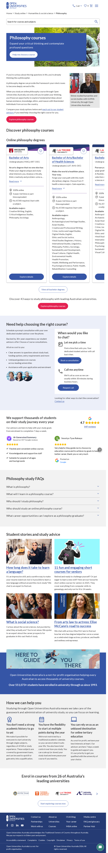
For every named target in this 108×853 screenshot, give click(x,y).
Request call (68, 387)
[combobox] (53, 22)
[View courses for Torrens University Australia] (42, 793)
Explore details (26, 276)
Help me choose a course (23, 54)
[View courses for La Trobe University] (63, 793)
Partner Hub (89, 826)
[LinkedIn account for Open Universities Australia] (17, 825)
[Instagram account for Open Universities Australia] (12, 825)
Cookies (41, 840)
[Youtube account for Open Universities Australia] (22, 825)
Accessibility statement (16, 840)
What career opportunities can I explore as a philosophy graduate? (45, 515)
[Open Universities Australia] (16, 8)
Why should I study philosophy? (24, 501)
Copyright (51, 840)
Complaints (32, 840)
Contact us (59, 401)
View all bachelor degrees (53, 289)
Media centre (90, 817)
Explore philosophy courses (21, 119)
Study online (20, 13)
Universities (54, 821)
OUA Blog (71, 817)
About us (53, 817)
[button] (6, 450)
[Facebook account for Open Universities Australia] (7, 825)
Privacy (70, 840)
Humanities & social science (40, 13)
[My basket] (91, 5)
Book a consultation (70, 360)
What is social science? (22, 622)
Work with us (37, 826)
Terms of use (79, 840)
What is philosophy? (18, 486)
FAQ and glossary (92, 821)
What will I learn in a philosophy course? (29, 494)
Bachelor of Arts (19, 157)
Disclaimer (61, 840)
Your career (71, 821)
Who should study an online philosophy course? (34, 508)
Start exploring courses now (53, 803)
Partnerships (36, 821)
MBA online (71, 826)
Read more (14, 181)
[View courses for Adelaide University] (84, 793)
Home (9, 13)
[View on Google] (57, 438)
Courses (52, 826)
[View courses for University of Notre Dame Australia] (21, 793)
